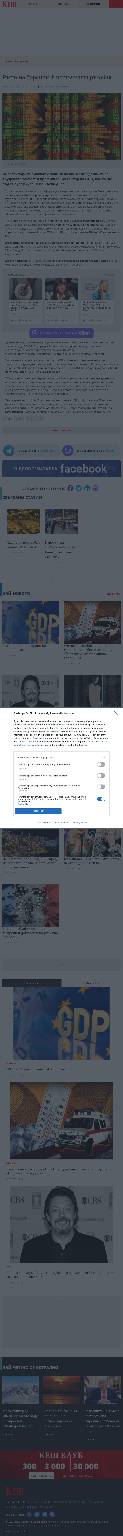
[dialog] (61, 768)
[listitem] (61, 757)
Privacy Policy (80, 822)
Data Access (61, 822)
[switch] (101, 764)
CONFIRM (38, 811)
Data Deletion (43, 822)
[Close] (117, 714)
